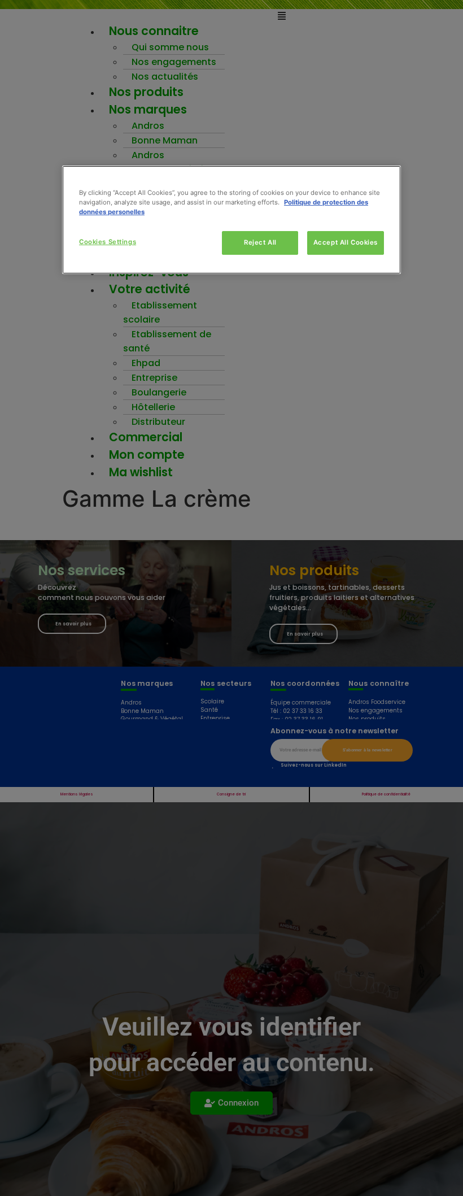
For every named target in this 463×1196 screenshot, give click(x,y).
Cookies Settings (107, 242)
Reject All (260, 242)
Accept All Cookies (345, 242)
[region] (231, 220)
